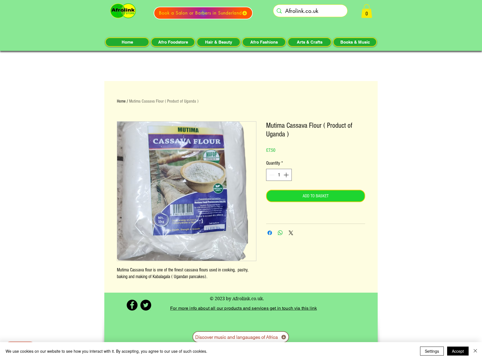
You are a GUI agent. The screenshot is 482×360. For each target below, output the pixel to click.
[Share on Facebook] (269, 232)
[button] (366, 11)
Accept (458, 351)
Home (121, 101)
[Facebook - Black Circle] (132, 305)
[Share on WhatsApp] (280, 232)
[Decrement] (271, 175)
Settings (432, 351)
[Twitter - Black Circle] (145, 305)
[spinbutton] (279, 175)
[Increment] (286, 175)
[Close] (475, 351)
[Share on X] (291, 232)
